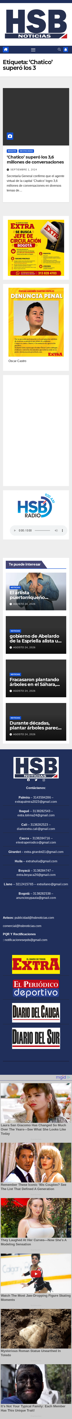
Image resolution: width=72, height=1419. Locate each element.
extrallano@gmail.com (52, 884)
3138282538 (42, 893)
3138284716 (41, 838)
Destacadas (26, 151)
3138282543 (41, 811)
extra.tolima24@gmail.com (36, 815)
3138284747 (42, 870)
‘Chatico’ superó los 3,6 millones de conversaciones (35, 159)
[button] (59, 49)
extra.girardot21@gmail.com (44, 851)
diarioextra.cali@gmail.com (36, 828)
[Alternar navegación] (33, 49)
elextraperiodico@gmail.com (36, 842)
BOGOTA (12, 151)
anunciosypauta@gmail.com (36, 897)
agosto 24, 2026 (24, 604)
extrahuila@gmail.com (41, 861)
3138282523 (39, 824)
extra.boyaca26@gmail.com (36, 874)
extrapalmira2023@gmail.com (36, 801)
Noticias (15, 587)
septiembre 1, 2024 (23, 169)
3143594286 (42, 797)
